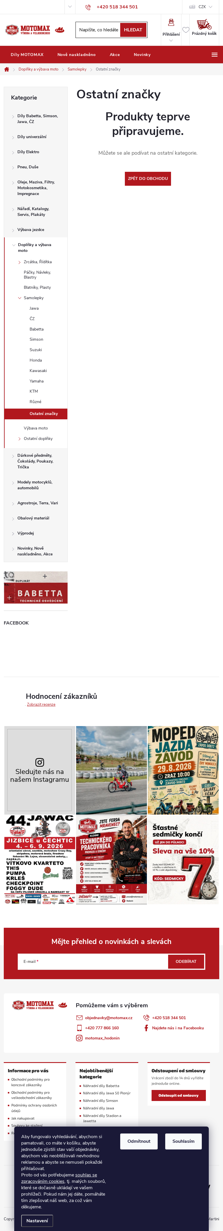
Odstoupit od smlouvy (179, 1095)
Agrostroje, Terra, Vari (37, 503)
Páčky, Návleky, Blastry (37, 275)
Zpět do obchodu (148, 178)
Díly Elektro (28, 152)
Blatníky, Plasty (37, 287)
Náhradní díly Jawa (98, 1108)
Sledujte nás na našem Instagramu (39, 775)
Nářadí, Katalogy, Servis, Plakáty (33, 211)
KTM (34, 391)
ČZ (32, 319)
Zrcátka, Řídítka (38, 262)
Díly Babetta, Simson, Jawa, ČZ (37, 118)
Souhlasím (183, 1141)
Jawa (34, 308)
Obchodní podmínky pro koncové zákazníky (30, 1082)
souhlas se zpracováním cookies (59, 1178)
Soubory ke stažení (26, 1125)
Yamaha (37, 381)
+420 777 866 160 (102, 1028)
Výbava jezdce (30, 229)
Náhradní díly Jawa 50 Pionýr (107, 1093)
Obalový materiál (33, 518)
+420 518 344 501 (169, 1018)
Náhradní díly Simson (100, 1100)
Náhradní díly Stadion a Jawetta (102, 1118)
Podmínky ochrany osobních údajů (34, 1108)
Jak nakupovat (23, 1118)
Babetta (37, 329)
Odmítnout (138, 1141)
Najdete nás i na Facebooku (178, 1028)
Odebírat (186, 961)
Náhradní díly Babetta (101, 1086)
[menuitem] (27, 55)
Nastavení (37, 1221)
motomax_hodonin (102, 1038)
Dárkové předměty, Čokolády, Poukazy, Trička (35, 461)
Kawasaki (38, 370)
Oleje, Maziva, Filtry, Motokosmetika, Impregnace (36, 187)
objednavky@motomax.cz (108, 1018)
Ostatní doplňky (38, 438)
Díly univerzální (31, 137)
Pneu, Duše (27, 167)
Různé (35, 402)
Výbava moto (36, 428)
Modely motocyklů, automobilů (34, 485)
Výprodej (25, 533)
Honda (36, 360)
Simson (36, 339)
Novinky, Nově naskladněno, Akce (35, 551)
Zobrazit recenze (41, 704)
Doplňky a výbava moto (34, 247)
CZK (202, 7)
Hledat (133, 30)
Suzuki (36, 350)
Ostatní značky (44, 413)
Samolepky (34, 298)
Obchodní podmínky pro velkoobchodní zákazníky (31, 1095)
